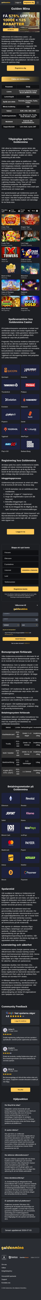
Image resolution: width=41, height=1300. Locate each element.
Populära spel (4, 210)
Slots (33, 210)
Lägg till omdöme (20, 1021)
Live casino (13, 210)
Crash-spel (23, 210)
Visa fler (20, 1090)
